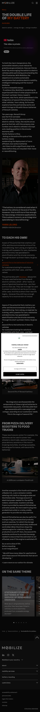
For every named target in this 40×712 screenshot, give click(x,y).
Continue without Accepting (29, 335)
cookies (20, 349)
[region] (20, 356)
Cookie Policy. (20, 363)
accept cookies (20, 374)
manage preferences (20, 369)
